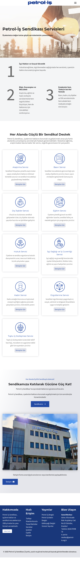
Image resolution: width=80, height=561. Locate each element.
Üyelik (28, 533)
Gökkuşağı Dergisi (48, 523)
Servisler (29, 527)
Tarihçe (28, 518)
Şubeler (29, 530)
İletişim (28, 535)
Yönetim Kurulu (32, 521)
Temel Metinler (31, 524)
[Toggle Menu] (75, 3)
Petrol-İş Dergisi (48, 515)
